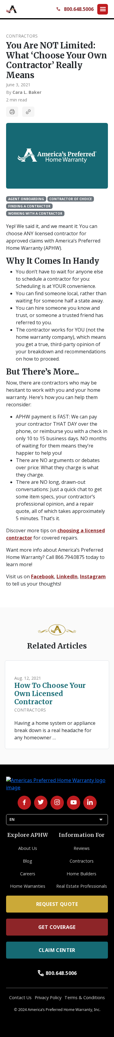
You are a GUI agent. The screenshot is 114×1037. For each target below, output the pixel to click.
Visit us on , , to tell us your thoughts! (56, 580)
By (23, 92)
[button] (102, 9)
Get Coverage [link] (57, 927)
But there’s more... (42, 372)
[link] (12, 9)
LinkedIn (67, 576)
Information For (82, 835)
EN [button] (57, 819)
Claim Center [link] (57, 950)
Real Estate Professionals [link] (81, 886)
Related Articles (57, 646)
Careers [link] (27, 874)
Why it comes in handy (52, 261)
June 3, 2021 (18, 85)
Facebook (42, 576)
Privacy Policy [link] (48, 997)
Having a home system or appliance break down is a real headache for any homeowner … (54, 730)
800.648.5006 (75, 9)
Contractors (22, 36)
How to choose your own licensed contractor (50, 694)
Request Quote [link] (57, 904)
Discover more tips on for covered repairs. (55, 534)
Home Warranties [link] (27, 886)
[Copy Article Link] (28, 112)
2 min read (16, 100)
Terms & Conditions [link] (84, 997)
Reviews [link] (82, 848)
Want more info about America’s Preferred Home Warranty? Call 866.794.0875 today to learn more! (55, 557)
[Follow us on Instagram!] (57, 803)
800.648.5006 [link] (57, 973)
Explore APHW (27, 835)
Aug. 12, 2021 (27, 678)
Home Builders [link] (81, 874)
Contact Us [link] (20, 997)
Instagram (93, 576)
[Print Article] (12, 112)
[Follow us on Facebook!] (24, 803)
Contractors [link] (82, 861)
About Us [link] (27, 848)
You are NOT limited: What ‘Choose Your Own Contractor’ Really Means (56, 60)
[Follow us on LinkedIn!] (90, 803)
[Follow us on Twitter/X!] (40, 803)
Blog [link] (27, 861)
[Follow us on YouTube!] (73, 803)
